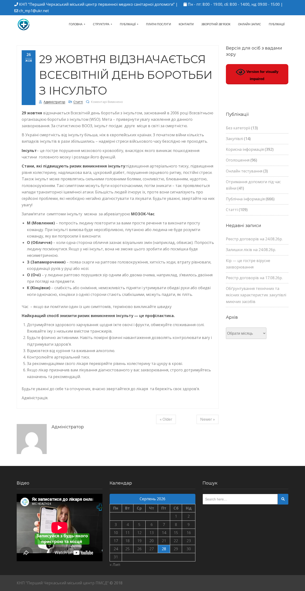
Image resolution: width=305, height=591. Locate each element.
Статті (78, 102)
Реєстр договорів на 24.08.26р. (254, 239)
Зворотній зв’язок (215, 24)
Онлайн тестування (244, 171)
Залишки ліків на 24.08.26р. (251, 249)
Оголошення (237, 160)
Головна (75, 24)
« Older (166, 419)
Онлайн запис (249, 24)
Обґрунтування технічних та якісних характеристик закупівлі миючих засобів (256, 295)
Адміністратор (54, 102)
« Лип (115, 564)
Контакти (186, 24)
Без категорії (238, 128)
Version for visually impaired (261, 75)
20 (151, 540)
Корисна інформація (245, 149)
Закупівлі (234, 138)
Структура (101, 24)
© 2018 (116, 583)
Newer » (207, 419)
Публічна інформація (245, 199)
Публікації (128, 24)
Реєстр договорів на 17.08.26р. (254, 277)
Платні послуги (158, 24)
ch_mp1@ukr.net (34, 10)
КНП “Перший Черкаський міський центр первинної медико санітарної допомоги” (97, 4)
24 (116, 548)
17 (116, 540)
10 (116, 532)
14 (164, 532)
